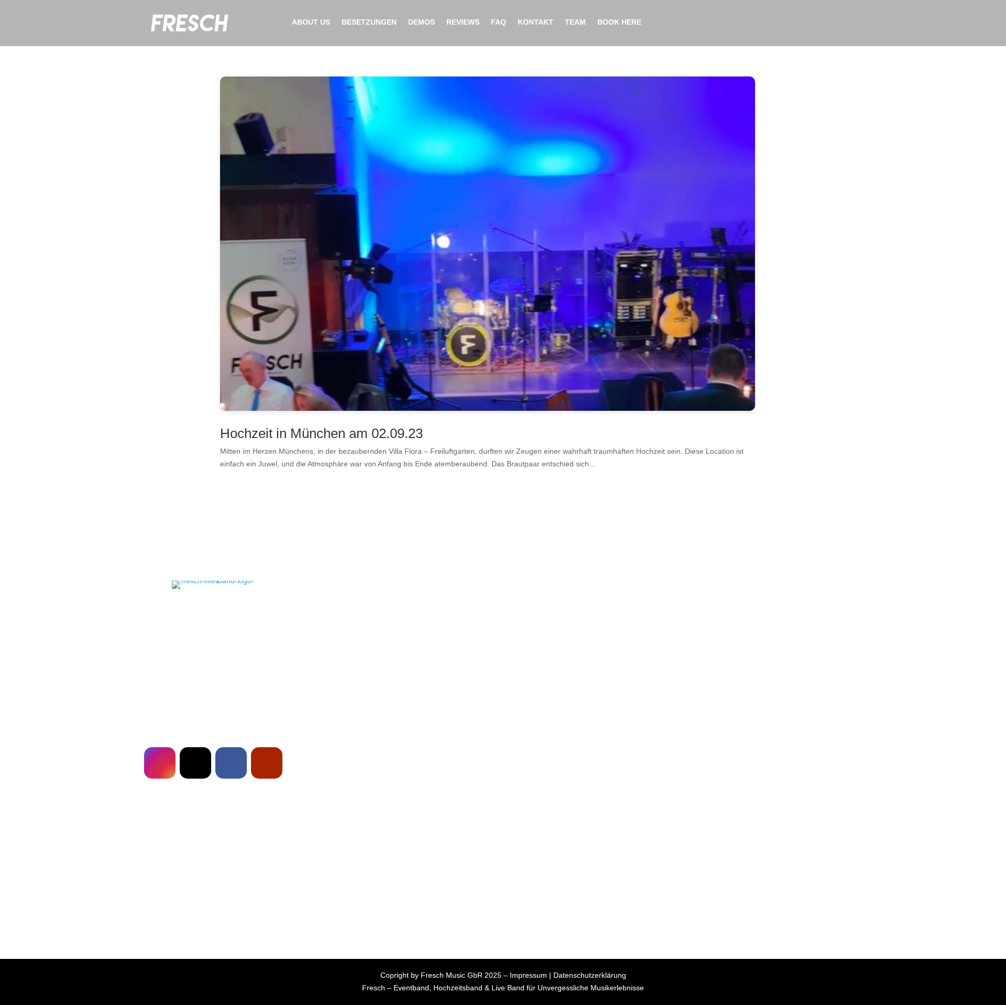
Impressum (528, 975)
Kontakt (535, 22)
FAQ (498, 22)
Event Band (291, 609)
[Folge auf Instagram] (160, 763)
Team (575, 22)
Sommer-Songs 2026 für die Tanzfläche (213, 858)
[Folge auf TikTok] (195, 763)
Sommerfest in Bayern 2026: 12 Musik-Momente (213, 875)
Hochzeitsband (458, 988)
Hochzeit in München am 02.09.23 (321, 433)
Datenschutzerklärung (589, 975)
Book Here (619, 22)
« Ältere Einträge (103, 910)
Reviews (462, 22)
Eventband (411, 988)
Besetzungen (369, 22)
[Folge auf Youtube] (266, 763)
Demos (421, 22)
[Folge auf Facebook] (231, 763)
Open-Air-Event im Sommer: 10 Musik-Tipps (213, 892)
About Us (311, 22)
